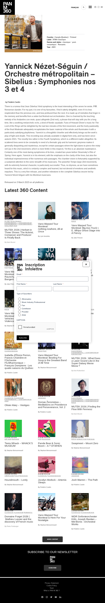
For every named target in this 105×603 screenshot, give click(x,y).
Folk (17, 476)
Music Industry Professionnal (33, 302)
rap (13, 439)
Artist (24, 315)
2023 (53, 47)
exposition (76, 354)
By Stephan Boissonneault (14, 326)
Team (52, 588)
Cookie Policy (52, 586)
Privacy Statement (52, 583)
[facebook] (95, 8)
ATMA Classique (59, 40)
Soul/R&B (9, 225)
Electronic (16, 221)
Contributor (26, 309)
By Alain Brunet (10, 242)
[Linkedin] (60, 597)
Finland (73, 37)
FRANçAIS (75, 7)
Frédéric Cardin (14, 102)
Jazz (15, 225)
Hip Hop (8, 439)
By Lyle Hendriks (44, 236)
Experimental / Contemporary (18, 224)
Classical (9, 398)
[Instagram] (98, 8)
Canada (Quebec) (61, 37)
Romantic (62, 45)
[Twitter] (51, 597)
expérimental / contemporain (18, 223)
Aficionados (26, 299)
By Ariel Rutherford (78, 371)
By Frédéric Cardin (11, 373)
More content (52, 539)
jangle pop (82, 439)
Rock (73, 221)
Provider (25, 312)
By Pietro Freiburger (12, 526)
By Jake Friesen (77, 238)
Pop (6, 267)
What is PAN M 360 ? (52, 591)
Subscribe (52, 568)
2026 (92, 309)
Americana (9, 476)
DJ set (7, 221)
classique (66, 42)
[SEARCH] (83, 7)
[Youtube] (102, 8)
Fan (23, 305)
